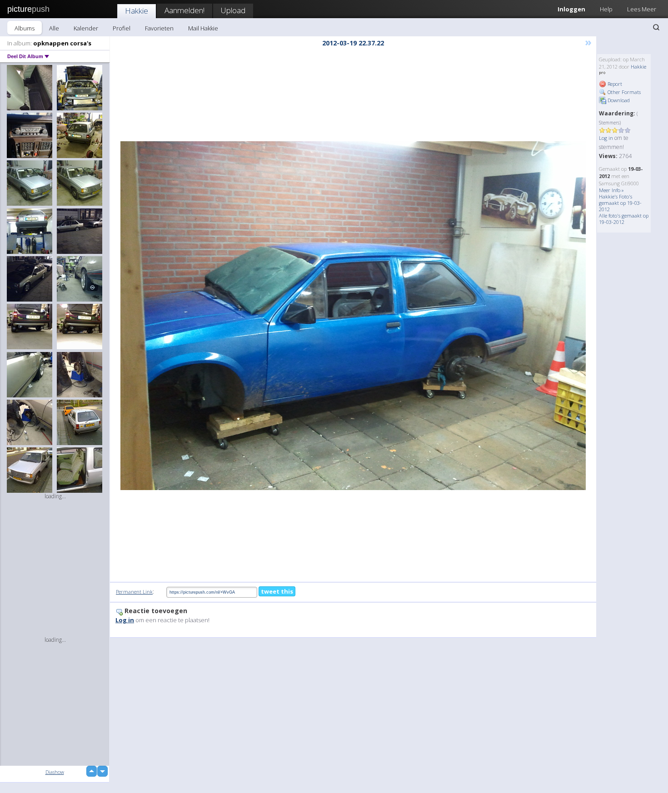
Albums (25, 28)
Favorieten (159, 28)
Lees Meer (641, 9)
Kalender (86, 28)
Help (606, 9)
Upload (233, 10)
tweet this (277, 591)
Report (614, 83)
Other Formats (623, 92)
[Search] (656, 27)
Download (618, 100)
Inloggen (571, 9)
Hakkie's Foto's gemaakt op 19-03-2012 (620, 203)
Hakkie (136, 10)
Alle (54, 28)
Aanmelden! (184, 10)
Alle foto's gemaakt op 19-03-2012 (623, 218)
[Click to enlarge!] (353, 315)
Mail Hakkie (203, 28)
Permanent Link (134, 591)
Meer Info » (611, 190)
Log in (606, 137)
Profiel (121, 28)
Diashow (54, 771)
